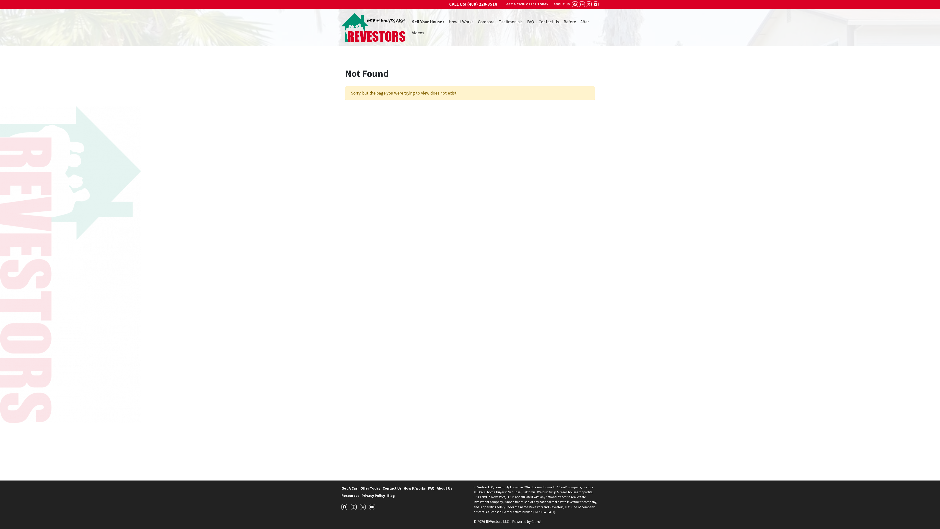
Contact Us (549, 22)
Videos (418, 33)
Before (570, 22)
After (584, 22)
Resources (350, 495)
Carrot (536, 521)
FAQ (530, 22)
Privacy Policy (373, 495)
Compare (486, 22)
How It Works (461, 22)
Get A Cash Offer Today (360, 488)
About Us (444, 488)
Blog (391, 495)
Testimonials (511, 22)
